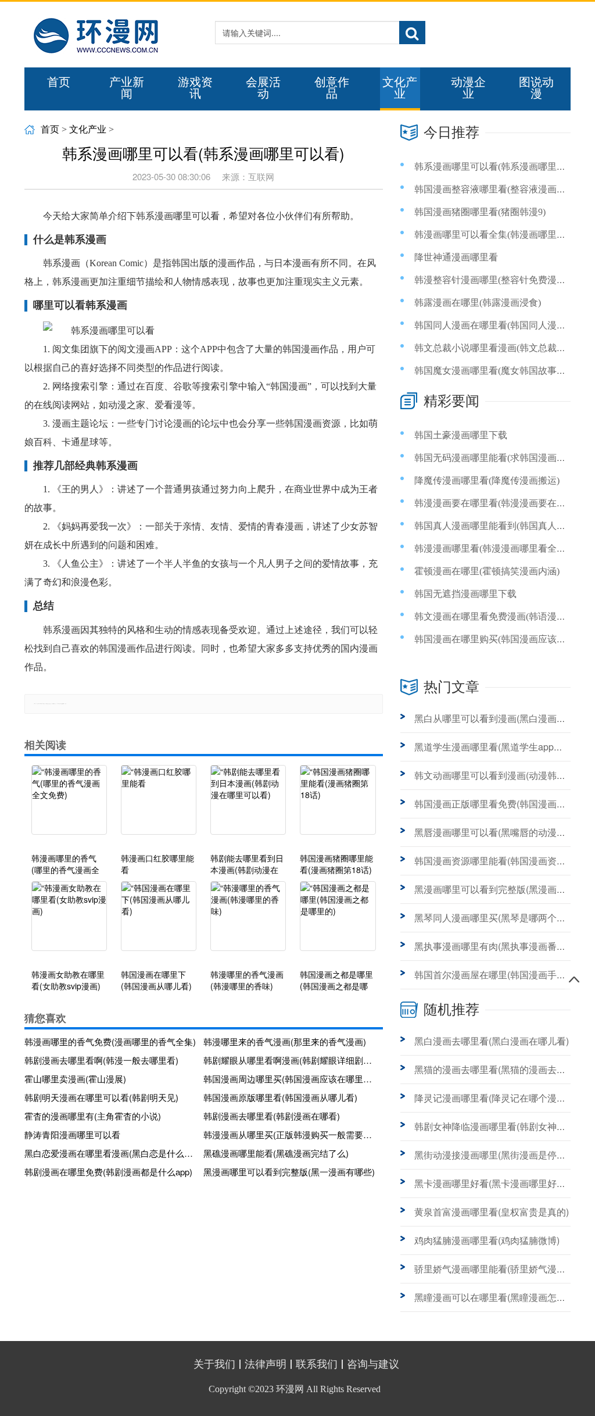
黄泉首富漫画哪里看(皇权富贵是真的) (491, 1211)
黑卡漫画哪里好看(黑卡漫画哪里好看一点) (500, 1183)
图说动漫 (536, 88)
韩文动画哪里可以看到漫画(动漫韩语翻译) (500, 775)
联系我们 (317, 1364)
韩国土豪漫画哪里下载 (460, 435)
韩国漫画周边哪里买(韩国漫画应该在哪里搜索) (289, 1078)
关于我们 (214, 1364)
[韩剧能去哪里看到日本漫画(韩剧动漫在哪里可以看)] (248, 805)
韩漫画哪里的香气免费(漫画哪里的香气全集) (110, 1041)
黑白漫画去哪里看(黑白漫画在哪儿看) (491, 1040)
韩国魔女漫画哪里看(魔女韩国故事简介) (496, 371)
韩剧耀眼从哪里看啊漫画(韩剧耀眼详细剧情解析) (289, 1060)
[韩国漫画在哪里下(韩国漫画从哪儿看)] (158, 922)
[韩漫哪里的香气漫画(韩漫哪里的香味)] (248, 922)
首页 (58, 82)
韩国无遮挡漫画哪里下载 (465, 594)
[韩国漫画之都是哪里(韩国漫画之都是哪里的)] (337, 922)
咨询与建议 (373, 1364)
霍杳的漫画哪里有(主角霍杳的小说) (92, 1116)
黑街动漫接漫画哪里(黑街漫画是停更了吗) (500, 1154)
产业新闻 (126, 88)
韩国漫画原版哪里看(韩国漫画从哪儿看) (280, 1097)
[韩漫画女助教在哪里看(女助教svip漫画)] (69, 922)
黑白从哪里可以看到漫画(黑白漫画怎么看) (500, 718)
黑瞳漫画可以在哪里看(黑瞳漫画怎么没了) (500, 1297)
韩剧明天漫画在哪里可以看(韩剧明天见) (101, 1097)
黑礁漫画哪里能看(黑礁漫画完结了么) (276, 1153)
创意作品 (331, 88)
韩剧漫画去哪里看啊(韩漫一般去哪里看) (101, 1060)
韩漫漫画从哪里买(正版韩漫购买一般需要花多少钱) (289, 1134)
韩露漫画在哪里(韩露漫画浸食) (477, 302)
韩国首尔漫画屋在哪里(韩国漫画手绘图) (496, 974)
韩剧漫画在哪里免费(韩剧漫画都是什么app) (108, 1171)
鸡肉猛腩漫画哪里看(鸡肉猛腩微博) (487, 1240)
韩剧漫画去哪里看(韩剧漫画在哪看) (271, 1116)
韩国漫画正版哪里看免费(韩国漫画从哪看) (500, 803)
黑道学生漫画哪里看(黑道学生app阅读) (494, 746)
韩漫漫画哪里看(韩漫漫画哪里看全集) (491, 548)
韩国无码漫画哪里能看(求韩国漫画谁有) (496, 458)
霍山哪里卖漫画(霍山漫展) (75, 1078)
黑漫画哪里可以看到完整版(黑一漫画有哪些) (289, 1171)
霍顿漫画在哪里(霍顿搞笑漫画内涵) (487, 571)
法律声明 (265, 1364)
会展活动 (263, 88)
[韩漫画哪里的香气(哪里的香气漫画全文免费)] (69, 805)
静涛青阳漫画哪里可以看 (72, 1134)
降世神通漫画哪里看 (456, 257)
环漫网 (290, 1389)
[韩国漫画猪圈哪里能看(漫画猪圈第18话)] (337, 805)
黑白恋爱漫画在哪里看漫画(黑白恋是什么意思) (110, 1153)
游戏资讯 (195, 88)
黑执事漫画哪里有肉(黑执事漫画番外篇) (496, 946)
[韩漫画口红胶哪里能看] (158, 805)
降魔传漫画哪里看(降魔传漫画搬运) (487, 480)
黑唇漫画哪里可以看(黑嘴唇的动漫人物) (496, 832)
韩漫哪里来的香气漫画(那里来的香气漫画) (284, 1041)
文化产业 (399, 88)
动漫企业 (468, 88)
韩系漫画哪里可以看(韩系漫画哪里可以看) (500, 166)
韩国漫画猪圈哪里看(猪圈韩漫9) (480, 212)
